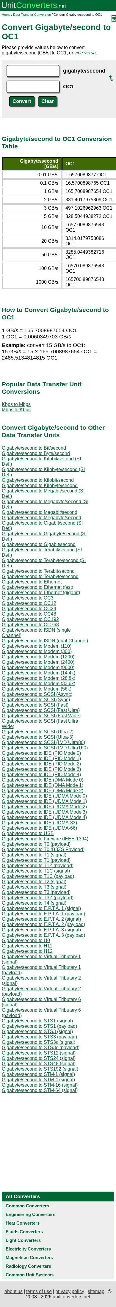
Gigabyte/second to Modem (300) (37, 651)
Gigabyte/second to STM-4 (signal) (38, 1079)
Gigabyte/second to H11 (27, 945)
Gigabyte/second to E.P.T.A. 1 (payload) (43, 913)
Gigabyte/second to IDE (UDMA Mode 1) (44, 801)
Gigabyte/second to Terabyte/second (40, 576)
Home (6, 14)
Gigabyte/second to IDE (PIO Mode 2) (41, 763)
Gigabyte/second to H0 (26, 940)
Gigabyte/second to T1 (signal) (34, 854)
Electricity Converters (28, 1248)
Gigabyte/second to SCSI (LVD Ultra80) (43, 742)
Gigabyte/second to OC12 (29, 603)
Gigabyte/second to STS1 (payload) (39, 1026)
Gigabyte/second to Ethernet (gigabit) (41, 592)
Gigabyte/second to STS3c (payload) (40, 1047)
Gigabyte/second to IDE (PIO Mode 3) (41, 769)
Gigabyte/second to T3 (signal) (34, 886)
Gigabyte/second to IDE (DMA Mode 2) (42, 790)
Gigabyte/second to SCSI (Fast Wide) (41, 715)
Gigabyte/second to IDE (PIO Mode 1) (41, 758)
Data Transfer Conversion (32, 14)
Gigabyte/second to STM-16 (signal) (40, 1085)
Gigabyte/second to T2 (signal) (34, 881)
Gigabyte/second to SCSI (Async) (37, 694)
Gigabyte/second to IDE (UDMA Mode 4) (44, 817)
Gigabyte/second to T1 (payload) (36, 860)
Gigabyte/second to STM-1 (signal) (38, 1074)
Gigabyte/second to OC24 (29, 608)
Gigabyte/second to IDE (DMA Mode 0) (42, 779)
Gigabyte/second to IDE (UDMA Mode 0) (44, 795)
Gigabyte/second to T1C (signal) (36, 870)
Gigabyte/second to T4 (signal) (34, 903)
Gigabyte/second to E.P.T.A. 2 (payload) (43, 924)
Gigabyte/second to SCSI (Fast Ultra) (41, 710)
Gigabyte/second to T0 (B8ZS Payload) (43, 849)
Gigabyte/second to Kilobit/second (38, 480)
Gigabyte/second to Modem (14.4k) (38, 672)
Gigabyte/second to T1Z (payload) (37, 865)
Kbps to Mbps (16, 404)
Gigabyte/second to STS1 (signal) (37, 1020)
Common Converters (27, 1205)
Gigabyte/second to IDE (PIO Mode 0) (41, 753)
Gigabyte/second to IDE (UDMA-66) (39, 828)
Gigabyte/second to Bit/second (34, 448)
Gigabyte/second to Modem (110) (36, 646)
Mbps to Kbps (16, 409)
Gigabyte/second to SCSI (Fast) (35, 704)
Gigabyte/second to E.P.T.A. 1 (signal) (41, 908)
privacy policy (69, 1291)
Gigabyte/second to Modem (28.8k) (38, 678)
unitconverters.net (71, 1296)
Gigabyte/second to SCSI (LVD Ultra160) (45, 747)
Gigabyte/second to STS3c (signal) (38, 1042)
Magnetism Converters (29, 1257)
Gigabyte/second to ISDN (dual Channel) (45, 640)
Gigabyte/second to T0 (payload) (36, 844)
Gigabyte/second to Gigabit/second (39, 544)
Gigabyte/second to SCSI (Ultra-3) (37, 737)
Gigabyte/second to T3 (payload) (36, 892)
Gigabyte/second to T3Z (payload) (37, 897)
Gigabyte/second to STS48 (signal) (39, 1063)
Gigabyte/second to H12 (27, 951)
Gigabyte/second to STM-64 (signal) (40, 1090)
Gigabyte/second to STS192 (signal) (40, 1068)
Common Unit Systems (30, 1274)
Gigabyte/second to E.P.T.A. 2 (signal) (41, 919)
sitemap (96, 1291)
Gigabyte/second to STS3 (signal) (37, 1031)
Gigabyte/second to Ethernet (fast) (37, 587)
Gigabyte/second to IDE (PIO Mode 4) (41, 774)
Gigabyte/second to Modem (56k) (36, 688)
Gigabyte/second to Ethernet (32, 581)
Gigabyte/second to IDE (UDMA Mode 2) (44, 806)
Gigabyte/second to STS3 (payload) (39, 1036)
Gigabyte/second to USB (28, 833)
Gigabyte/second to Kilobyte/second (40, 485)
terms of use (39, 1291)
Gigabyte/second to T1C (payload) (38, 876)
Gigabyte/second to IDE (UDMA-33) (39, 822)
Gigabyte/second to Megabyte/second (41, 517)
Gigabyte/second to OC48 (29, 613)
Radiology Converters (28, 1266)
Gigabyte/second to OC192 (30, 619)
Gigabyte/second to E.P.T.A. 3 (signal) (41, 929)
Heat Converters (23, 1223)
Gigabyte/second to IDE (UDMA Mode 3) (44, 812)
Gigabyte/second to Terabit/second (38, 571)
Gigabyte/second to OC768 (30, 624)
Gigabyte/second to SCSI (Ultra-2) (37, 731)
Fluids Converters (24, 1231)
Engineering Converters (30, 1214)
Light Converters (23, 1240)
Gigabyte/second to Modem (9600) (38, 667)
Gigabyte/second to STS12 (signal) (39, 1052)
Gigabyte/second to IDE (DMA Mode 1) (42, 785)
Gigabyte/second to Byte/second (36, 453)
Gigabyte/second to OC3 (28, 597)
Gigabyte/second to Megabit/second (39, 512)
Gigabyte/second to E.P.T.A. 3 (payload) (43, 935)
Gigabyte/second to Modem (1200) (38, 656)
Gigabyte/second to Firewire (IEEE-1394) (45, 838)
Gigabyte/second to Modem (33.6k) (38, 683)
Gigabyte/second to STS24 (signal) (39, 1058)
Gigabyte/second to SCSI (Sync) (36, 699)
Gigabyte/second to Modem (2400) (38, 662)
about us (13, 1291)
